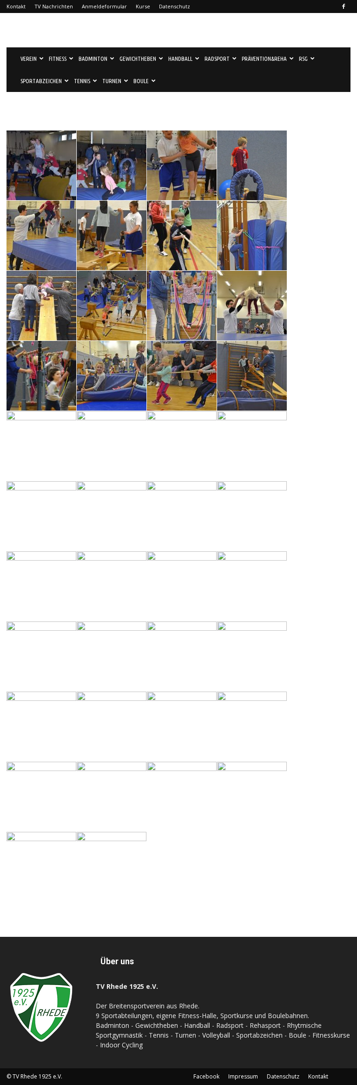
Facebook (206, 1076)
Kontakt (16, 6)
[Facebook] (343, 6)
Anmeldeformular (104, 6)
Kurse (143, 6)
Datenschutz (174, 6)
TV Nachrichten (53, 6)
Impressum (243, 1076)
